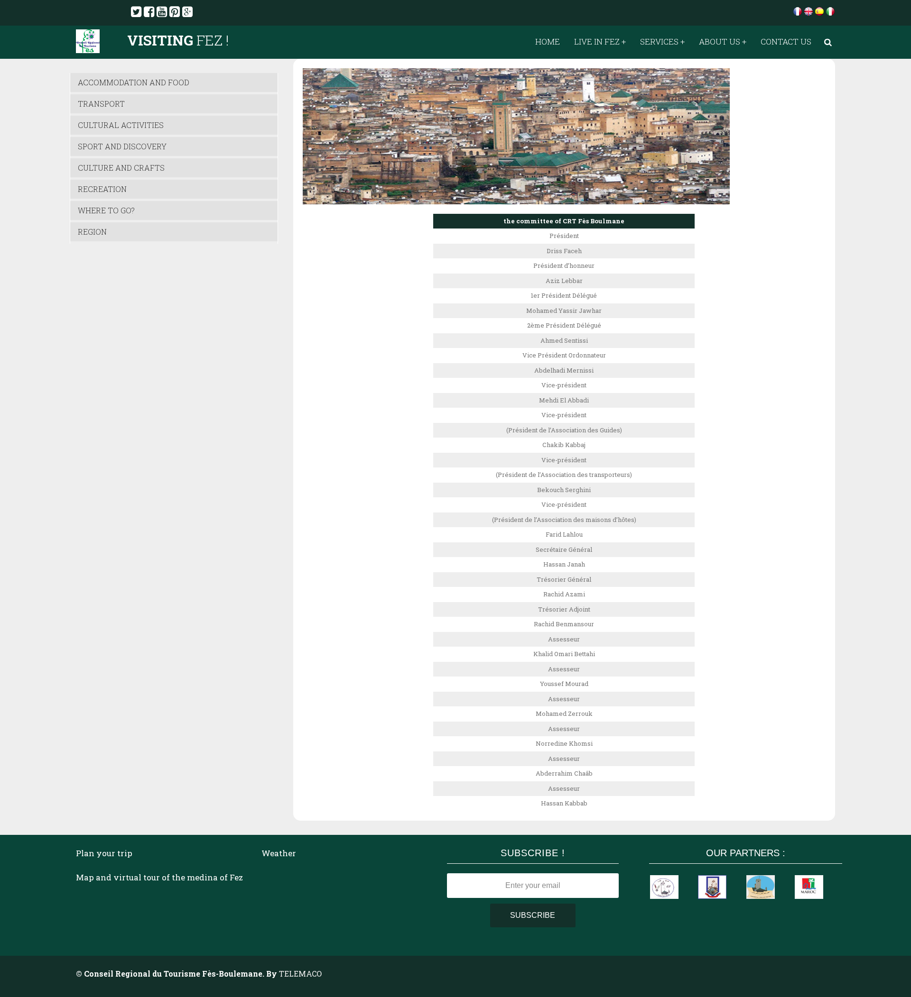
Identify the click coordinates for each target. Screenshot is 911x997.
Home (547, 41)
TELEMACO (300, 974)
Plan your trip (104, 853)
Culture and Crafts (121, 168)
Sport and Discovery (122, 146)
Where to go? (106, 210)
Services (659, 41)
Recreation (102, 189)
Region (92, 232)
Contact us (786, 41)
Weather (278, 853)
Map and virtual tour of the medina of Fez (159, 877)
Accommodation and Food (133, 82)
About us (719, 41)
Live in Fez (597, 41)
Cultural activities (121, 125)
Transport (101, 104)
